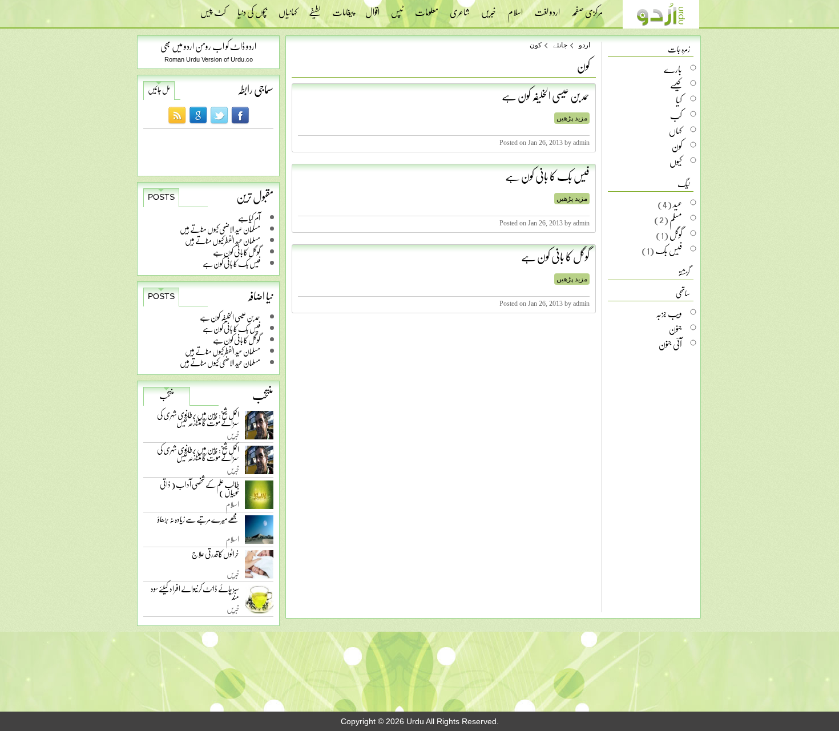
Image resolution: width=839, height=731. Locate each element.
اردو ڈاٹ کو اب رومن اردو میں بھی (208, 46)
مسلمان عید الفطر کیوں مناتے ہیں (222, 240)
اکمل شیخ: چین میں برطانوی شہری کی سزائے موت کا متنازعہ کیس (198, 421)
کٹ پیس (213, 9)
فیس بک (668, 250)
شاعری (460, 9)
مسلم (675, 219)
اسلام (515, 9)
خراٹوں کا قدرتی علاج (215, 556)
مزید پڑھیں (571, 118)
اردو (584, 45)
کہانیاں (288, 9)
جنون (675, 328)
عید (677, 203)
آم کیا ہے (249, 217)
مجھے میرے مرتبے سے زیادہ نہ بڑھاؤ (198, 521)
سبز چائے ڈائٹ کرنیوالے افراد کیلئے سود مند (195, 595)
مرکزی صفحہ (587, 9)
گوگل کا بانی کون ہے (236, 252)
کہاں (675, 130)
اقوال (372, 9)
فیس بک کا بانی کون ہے (231, 263)
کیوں (675, 161)
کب (676, 115)
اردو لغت (547, 9)
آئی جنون (670, 344)
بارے (673, 69)
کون (536, 45)
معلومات (426, 9)
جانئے (560, 45)
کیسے (676, 84)
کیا (679, 100)
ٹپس (397, 9)
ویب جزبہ (669, 313)
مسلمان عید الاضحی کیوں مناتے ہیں (220, 229)
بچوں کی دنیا (252, 9)
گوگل (675, 234)
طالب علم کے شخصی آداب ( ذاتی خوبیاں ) (199, 490)
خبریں (488, 9)
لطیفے (315, 9)
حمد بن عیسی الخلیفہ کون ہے (230, 317)
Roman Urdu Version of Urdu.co (208, 59)
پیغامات (343, 9)
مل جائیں (159, 90)
